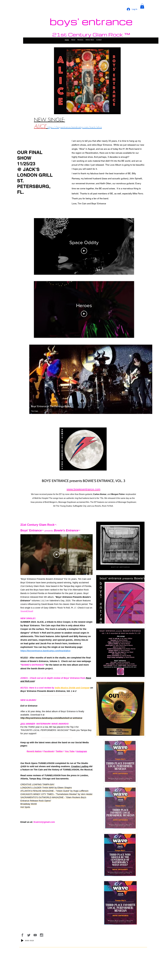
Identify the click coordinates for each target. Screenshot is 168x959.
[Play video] (84, 251)
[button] (142, 6)
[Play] (22, 940)
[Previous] (33, 379)
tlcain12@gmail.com (44, 822)
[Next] (149, 379)
